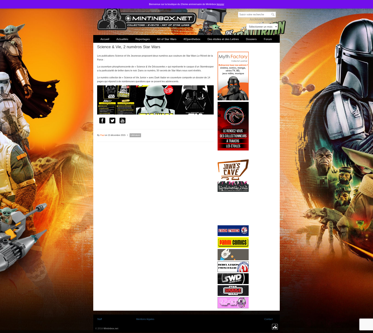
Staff (99, 319)
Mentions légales (145, 319)
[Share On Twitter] (112, 121)
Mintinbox (147, 16)
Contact (268, 319)
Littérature (135, 135)
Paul (102, 135)
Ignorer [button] (220, 4)
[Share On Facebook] (102, 121)
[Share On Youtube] (122, 121)
